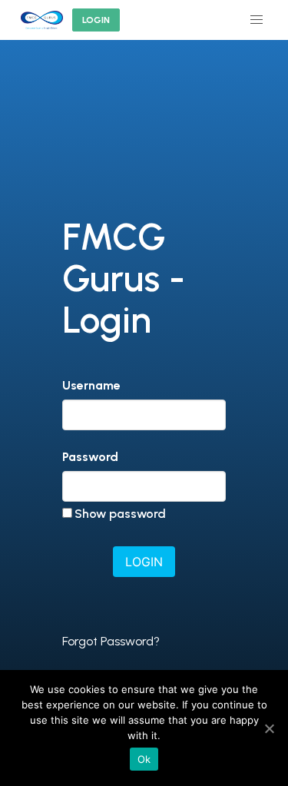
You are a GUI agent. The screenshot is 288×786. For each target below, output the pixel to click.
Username (91, 385)
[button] (256, 20)
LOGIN (96, 20)
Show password (120, 513)
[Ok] (268, 728)
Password (90, 456)
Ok (144, 759)
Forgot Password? (111, 641)
